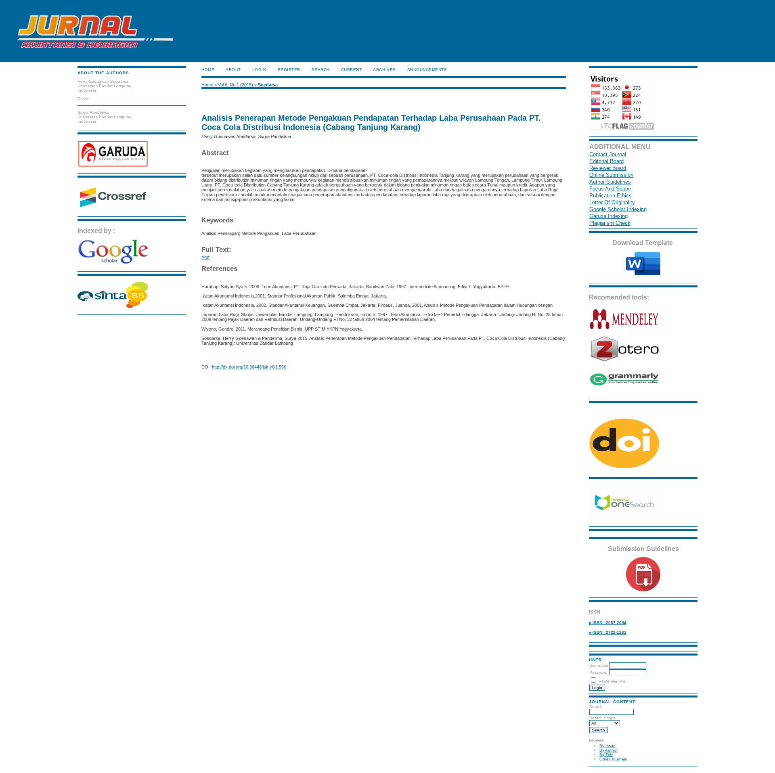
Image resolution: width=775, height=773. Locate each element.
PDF (205, 258)
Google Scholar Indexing (618, 209)
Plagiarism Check (609, 223)
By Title (606, 754)
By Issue (607, 746)
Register (289, 69)
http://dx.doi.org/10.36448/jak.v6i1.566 (249, 367)
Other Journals (613, 759)
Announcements (427, 69)
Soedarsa (268, 84)
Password (598, 672)
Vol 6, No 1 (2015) (235, 84)
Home (207, 69)
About (233, 69)
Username (598, 665)
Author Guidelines (610, 182)
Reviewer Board (607, 168)
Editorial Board (606, 161)
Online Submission (611, 175)
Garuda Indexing (608, 216)
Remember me (612, 681)
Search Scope (602, 718)
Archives (384, 69)
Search (596, 706)
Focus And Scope (610, 189)
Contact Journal (607, 154)
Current (351, 69)
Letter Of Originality (612, 202)
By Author (608, 750)
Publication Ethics (610, 196)
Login (259, 69)
